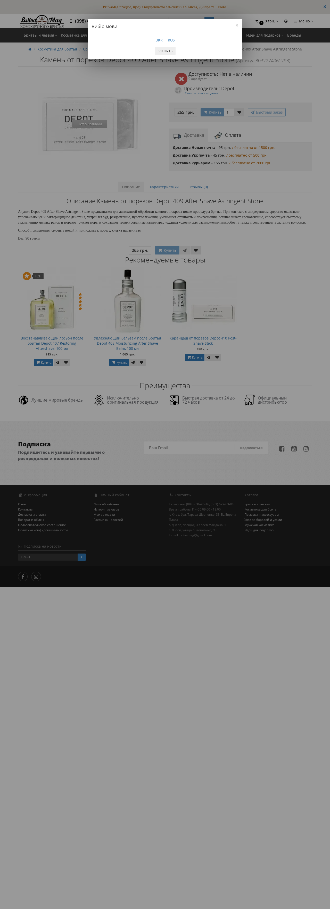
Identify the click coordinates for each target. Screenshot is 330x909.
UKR (159, 40)
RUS (171, 40)
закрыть (165, 50)
